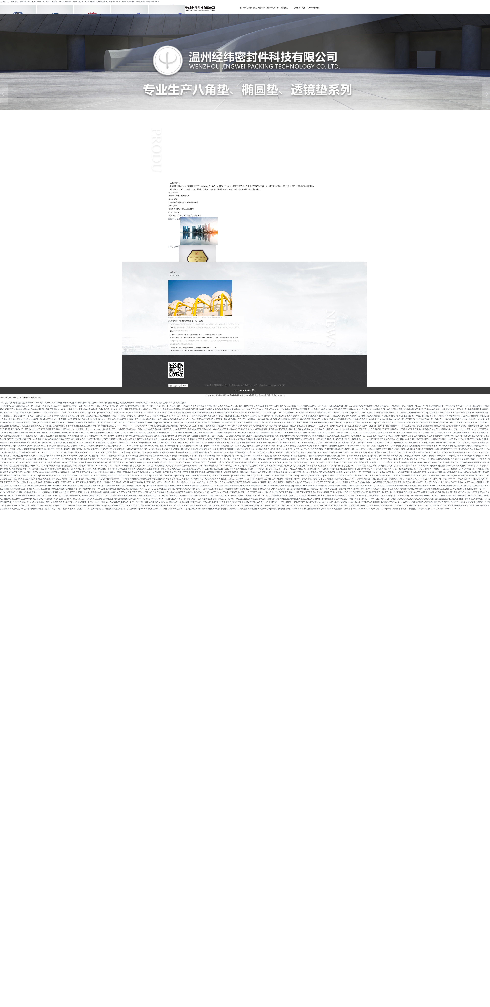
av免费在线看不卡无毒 (351, 469)
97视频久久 (479, 482)
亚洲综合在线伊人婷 (448, 423)
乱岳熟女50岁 (146, 409)
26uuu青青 (407, 449)
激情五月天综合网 (242, 482)
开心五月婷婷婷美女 (216, 452)
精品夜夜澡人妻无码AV (420, 476)
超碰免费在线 (191, 439)
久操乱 (356, 413)
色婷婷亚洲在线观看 (272, 492)
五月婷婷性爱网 (373, 452)
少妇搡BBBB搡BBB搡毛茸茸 (73, 432)
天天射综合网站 (323, 509)
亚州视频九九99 (437, 419)
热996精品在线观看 (205, 439)
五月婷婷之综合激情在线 (61, 429)
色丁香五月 (388, 489)
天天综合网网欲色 (278, 509)
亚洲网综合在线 (87, 495)
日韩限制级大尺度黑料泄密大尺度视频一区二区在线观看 (106, 442)
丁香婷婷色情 (449, 406)
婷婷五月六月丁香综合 (128, 476)
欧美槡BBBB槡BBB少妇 (334, 449)
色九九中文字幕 (59, 426)
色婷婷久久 (199, 406)
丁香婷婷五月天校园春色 (136, 416)
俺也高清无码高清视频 (71, 495)
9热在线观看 (281, 459)
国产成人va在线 (356, 442)
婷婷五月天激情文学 (147, 495)
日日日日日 (61, 505)
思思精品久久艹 (200, 492)
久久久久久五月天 (316, 482)
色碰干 (347, 432)
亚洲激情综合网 (250, 502)
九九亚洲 (157, 413)
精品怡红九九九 (465, 469)
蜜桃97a (449, 409)
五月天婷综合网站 (334, 423)
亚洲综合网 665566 (176, 495)
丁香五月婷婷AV (256, 492)
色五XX (104, 452)
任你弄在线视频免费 (280, 472)
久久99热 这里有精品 (249, 409)
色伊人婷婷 (84, 419)
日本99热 (255, 413)
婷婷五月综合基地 (54, 406)
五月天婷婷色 (229, 469)
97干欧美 (107, 469)
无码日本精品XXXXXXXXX (95, 436)
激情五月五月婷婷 (30, 456)
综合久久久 (250, 476)
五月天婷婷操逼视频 (21, 423)
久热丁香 (77, 489)
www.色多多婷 (241, 456)
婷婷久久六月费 (294, 429)
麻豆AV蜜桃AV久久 (358, 452)
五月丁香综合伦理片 (86, 406)
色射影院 (19, 492)
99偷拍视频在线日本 (28, 466)
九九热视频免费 (400, 489)
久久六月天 (186, 416)
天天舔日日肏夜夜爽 (440, 495)
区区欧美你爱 (152, 502)
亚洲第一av (289, 502)
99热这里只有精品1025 (480, 416)
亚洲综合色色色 (147, 436)
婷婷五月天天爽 (73, 419)
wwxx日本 (179, 486)
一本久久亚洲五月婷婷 (465, 479)
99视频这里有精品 (175, 419)
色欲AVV (477, 466)
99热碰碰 (311, 486)
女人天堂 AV (356, 432)
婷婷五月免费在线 (355, 462)
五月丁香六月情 (91, 432)
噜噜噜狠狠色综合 (311, 416)
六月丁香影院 (321, 406)
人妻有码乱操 (187, 409)
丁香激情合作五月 (130, 459)
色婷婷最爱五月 (481, 479)
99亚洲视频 (436, 452)
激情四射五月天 (233, 416)
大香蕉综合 (10, 495)
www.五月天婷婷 (241, 505)
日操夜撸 (445, 492)
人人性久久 (481, 452)
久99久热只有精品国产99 (143, 413)
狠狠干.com (347, 406)
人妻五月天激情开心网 (433, 505)
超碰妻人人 (255, 482)
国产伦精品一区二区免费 (20, 429)
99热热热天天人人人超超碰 (294, 466)
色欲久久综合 (477, 436)
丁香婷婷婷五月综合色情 (448, 502)
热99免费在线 (360, 459)
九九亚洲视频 (343, 442)
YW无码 (266, 442)
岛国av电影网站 (225, 476)
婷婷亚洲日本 (290, 482)
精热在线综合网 (27, 426)
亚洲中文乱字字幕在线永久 (135, 482)
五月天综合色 (341, 499)
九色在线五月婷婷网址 (87, 426)
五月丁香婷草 (276, 462)
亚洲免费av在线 (425, 466)
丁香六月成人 (302, 472)
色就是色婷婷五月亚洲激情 (155, 505)
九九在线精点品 (376, 409)
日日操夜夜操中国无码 (265, 429)
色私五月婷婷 (115, 502)
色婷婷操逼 (448, 419)
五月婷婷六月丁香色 (138, 452)
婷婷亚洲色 (406, 476)
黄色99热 (97, 439)
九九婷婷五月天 (227, 472)
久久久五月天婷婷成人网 (73, 456)
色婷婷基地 (14, 466)
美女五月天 (277, 456)
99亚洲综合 (313, 472)
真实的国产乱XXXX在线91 (226, 426)
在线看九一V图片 (55, 509)
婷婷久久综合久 (459, 452)
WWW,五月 (100, 489)
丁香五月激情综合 (261, 439)
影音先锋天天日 (275, 423)
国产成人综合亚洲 (161, 436)
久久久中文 (199, 446)
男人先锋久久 (341, 462)
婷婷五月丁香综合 (416, 505)
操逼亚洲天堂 (321, 459)
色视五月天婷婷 (466, 466)
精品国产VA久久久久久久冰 (465, 419)
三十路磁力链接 (19, 482)
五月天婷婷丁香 (285, 469)
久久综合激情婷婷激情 (198, 452)
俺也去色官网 (237, 502)
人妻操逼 (106, 492)
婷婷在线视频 (328, 479)
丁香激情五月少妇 (68, 482)
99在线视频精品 (209, 456)
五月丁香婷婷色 (377, 446)
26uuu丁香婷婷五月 (266, 419)
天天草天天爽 (422, 406)
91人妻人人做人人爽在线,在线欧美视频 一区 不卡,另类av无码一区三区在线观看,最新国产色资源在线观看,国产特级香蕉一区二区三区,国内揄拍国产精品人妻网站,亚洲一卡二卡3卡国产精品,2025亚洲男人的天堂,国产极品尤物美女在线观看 (79, 2)
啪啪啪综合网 (290, 479)
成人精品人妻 (283, 426)
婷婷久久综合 (15, 476)
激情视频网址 (158, 456)
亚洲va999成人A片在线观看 (28, 419)
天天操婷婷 (244, 509)
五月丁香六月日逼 (316, 499)
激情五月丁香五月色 (156, 459)
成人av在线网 (30, 432)
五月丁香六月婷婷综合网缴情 (17, 409)
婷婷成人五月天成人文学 (348, 495)
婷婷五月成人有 (257, 479)
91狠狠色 (339, 466)
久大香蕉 (420, 509)
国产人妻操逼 (301, 479)
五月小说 (13, 486)
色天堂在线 (431, 482)
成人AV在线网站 (162, 495)
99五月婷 (171, 486)
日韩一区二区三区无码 (53, 452)
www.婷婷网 (36, 439)
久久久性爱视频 (341, 482)
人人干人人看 (354, 482)
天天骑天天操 (446, 452)
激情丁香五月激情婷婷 (402, 416)
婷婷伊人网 (134, 509)
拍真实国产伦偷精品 (153, 429)
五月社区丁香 (390, 442)
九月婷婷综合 (34, 469)
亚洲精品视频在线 (335, 406)
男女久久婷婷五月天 (400, 495)
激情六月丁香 (422, 413)
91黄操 (386, 505)
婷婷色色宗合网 (480, 462)
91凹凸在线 (301, 495)
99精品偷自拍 (377, 505)
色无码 (402, 429)
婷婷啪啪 (114, 492)
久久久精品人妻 (129, 449)
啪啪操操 (213, 459)
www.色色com (127, 413)
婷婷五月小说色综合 (375, 469)
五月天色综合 (54, 459)
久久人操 (415, 449)
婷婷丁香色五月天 (220, 439)
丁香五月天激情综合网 (290, 492)
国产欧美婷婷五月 (447, 449)
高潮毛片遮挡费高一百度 (50, 449)
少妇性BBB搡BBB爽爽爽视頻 (291, 439)
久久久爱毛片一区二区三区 (361, 436)
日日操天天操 (247, 469)
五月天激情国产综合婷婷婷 (451, 489)
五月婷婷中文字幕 (149, 466)
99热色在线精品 (255, 472)
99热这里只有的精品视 (312, 432)
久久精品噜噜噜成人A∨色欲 (267, 432)
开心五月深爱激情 (271, 486)
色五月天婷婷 (195, 505)
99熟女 (186, 509)
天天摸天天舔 (387, 416)
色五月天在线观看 (154, 452)
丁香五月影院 (44, 489)
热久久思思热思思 (335, 409)
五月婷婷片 (380, 439)
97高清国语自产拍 (61, 499)
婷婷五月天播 (433, 449)
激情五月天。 (167, 429)
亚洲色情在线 (198, 409)
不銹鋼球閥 (245, 133)
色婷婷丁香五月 (403, 472)
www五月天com (390, 472)
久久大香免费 (15, 489)
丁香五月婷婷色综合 (225, 462)
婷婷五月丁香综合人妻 (215, 489)
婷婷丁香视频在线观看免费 (423, 426)
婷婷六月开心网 (307, 419)
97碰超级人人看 (463, 423)
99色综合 (48, 426)
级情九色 (278, 419)
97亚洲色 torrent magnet (93, 429)
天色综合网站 (291, 509)
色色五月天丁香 (136, 442)
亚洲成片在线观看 (321, 466)
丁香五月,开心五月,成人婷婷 (78, 413)
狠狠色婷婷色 (381, 476)
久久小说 (155, 446)
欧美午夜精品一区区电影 (462, 456)
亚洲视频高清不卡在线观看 (22, 436)
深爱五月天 (200, 442)
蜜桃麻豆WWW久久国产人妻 (371, 489)
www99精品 (418, 462)
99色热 (363, 469)
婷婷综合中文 (113, 479)
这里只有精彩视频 (113, 505)
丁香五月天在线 (138, 492)
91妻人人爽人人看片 (216, 486)
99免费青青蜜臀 (153, 469)
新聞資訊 (284, 8)
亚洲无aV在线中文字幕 (15, 459)
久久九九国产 (369, 476)
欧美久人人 (39, 426)
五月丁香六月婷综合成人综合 (396, 446)
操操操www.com (76, 442)
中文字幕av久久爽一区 (392, 459)
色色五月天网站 (411, 486)
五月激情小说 (390, 492)
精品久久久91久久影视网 (56, 419)
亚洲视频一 (388, 413)
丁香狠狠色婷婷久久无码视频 (371, 413)
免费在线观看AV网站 (478, 472)
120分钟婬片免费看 (477, 442)
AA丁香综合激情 (91, 486)
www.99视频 (134, 446)
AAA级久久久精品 (65, 409)
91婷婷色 (298, 502)
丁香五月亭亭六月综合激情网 (107, 406)
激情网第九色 (253, 419)
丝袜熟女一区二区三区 (441, 469)
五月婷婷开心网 (264, 509)
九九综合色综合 (173, 492)
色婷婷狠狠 (347, 413)
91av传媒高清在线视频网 (48, 492)
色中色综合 (176, 479)
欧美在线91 (97, 449)
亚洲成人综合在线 (308, 406)
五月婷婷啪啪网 (122, 436)
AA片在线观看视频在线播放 (21, 413)
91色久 (346, 472)
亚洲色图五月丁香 (59, 476)
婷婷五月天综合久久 (138, 432)
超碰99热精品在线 (245, 426)
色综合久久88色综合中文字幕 (451, 486)
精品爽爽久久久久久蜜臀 (56, 413)
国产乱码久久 (171, 466)
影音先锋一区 (199, 489)
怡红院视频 (387, 466)
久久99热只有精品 (213, 442)
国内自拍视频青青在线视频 (457, 426)
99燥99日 (379, 426)
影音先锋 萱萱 (427, 416)
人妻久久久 (252, 462)
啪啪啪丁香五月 (339, 456)
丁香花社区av (192, 499)
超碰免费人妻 (351, 429)
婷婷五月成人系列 (31, 472)
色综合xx (33, 423)
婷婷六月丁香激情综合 (476, 492)
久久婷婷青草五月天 (295, 416)
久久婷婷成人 (79, 509)
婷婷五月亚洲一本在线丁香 (355, 449)
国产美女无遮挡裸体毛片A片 (59, 446)
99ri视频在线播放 (406, 469)
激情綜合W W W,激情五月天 (442, 476)
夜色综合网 (93, 409)
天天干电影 (220, 456)
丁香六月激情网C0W (186, 446)
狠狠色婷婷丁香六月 (254, 442)
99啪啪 (85, 505)
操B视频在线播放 (374, 416)
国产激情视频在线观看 (127, 499)
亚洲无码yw (113, 426)
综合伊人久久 (430, 509)
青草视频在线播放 (436, 406)
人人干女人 (171, 439)
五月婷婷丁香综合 (176, 442)
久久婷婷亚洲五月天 (216, 423)
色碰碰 (62, 416)
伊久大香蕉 (377, 466)
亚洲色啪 (401, 482)
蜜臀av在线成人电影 (76, 486)
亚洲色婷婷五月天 (215, 419)
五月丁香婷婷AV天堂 (29, 489)
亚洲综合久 (147, 442)
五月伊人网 (266, 472)
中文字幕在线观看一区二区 (83, 502)
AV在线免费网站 (185, 462)
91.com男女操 (367, 432)
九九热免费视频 (54, 432)
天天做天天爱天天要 (186, 472)
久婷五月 (79, 492)
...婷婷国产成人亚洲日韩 (370, 502)
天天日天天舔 (310, 413)
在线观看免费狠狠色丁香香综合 (306, 489)
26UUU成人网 (377, 472)
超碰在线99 (403, 439)
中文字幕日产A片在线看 (161, 479)
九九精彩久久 (291, 495)
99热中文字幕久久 (102, 502)
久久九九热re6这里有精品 (259, 449)
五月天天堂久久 (462, 442)
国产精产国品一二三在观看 (333, 432)
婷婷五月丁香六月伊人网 (430, 479)
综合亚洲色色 (45, 476)
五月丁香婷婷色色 (441, 416)
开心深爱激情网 (82, 482)
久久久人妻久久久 (170, 462)
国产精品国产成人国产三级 (280, 406)
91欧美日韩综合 (354, 499)
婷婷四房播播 (240, 452)
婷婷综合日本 (463, 472)
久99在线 (475, 429)
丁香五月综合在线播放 (274, 466)
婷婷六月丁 (107, 449)
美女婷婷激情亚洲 (340, 439)
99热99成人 (363, 495)
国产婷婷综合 (368, 442)
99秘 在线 (308, 439)
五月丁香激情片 (435, 436)
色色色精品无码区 (100, 462)
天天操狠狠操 (162, 442)
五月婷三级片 (243, 429)
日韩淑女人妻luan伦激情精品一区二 (235, 479)
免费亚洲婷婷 (18, 432)
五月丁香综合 (189, 442)
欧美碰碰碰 (319, 436)
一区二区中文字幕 (448, 479)
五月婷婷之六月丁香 (374, 459)
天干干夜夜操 (391, 499)
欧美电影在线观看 (103, 416)
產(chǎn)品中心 (273, 8)
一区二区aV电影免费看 (87, 479)
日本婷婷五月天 (325, 416)
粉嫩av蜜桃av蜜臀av (61, 442)
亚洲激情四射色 (180, 413)
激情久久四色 (167, 413)
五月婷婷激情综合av (356, 439)
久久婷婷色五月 (289, 413)
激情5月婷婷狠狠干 (267, 459)
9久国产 (332, 466)
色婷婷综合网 (467, 432)
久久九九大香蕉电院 (35, 482)
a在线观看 (181, 439)
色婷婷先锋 (134, 489)
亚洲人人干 (99, 495)
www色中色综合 (189, 419)
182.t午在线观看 (67, 459)
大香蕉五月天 (397, 449)
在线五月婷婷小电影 (142, 472)
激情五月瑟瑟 (378, 432)
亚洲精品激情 (127, 472)
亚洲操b (6, 416)
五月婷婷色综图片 (428, 456)
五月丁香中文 (53, 416)
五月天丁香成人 (157, 476)
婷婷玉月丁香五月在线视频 (127, 456)
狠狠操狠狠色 (329, 499)
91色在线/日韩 (275, 442)
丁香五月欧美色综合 (203, 502)
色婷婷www (298, 449)
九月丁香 (423, 449)
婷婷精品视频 (201, 486)
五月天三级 (108, 423)
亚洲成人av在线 (372, 406)
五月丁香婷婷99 (198, 426)
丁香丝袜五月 (220, 409)
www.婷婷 (300, 413)
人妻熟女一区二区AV (352, 466)
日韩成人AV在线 (68, 472)
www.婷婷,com (124, 426)
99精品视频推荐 (390, 426)
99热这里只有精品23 (344, 419)
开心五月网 (97, 499)
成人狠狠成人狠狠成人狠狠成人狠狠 (423, 502)
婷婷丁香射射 (41, 432)
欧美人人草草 (418, 432)
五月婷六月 (25, 499)
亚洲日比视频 (43, 409)
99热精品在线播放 (289, 456)
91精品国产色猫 (359, 406)
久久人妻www (123, 452)
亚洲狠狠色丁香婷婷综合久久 (117, 489)
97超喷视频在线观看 (97, 505)
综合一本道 (440, 409)
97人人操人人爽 (125, 439)
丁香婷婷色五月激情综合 (473, 499)
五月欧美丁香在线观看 (339, 492)
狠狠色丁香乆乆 (173, 423)
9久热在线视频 (376, 482)
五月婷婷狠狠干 (205, 436)
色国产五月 (403, 505)
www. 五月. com (468, 482)
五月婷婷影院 (337, 472)
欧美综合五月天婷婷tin (90, 446)
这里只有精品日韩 (315, 479)
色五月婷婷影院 (421, 492)
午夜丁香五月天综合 (327, 462)
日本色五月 (40, 495)
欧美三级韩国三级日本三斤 (192, 469)
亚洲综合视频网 (323, 492)
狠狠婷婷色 (269, 476)
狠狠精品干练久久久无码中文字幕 (220, 492)
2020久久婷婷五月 (398, 423)
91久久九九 (259, 476)
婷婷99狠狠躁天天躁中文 (234, 486)
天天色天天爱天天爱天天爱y (132, 505)
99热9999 (454, 469)
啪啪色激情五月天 (212, 406)
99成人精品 (66, 452)
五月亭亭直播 (42, 466)
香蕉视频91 (117, 449)
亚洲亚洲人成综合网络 (473, 406)
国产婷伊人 (22, 505)
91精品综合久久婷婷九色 (406, 442)
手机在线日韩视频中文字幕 (446, 429)
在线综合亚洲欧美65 (457, 495)
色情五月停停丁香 (416, 439)
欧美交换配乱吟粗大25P (433, 439)
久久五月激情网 (22, 452)
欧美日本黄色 (151, 419)
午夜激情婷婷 (141, 423)
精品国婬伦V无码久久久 (390, 502)
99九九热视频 (243, 446)
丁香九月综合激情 (470, 489)
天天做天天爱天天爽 (308, 492)
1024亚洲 (73, 479)
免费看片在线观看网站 (172, 409)
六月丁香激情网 (70, 462)
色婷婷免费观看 (359, 419)
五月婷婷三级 (15, 426)
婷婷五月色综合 (168, 452)
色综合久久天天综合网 (230, 509)
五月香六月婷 (141, 449)
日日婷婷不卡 (376, 429)
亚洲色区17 (295, 406)
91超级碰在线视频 (258, 436)
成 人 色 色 (95, 452)
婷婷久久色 (253, 505)
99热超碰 (34, 499)
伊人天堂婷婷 (320, 419)
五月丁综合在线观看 (299, 409)
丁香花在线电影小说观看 (19, 449)
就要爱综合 (245, 416)
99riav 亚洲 (151, 416)
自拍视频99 (209, 409)
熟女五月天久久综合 (415, 423)
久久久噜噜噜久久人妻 (305, 436)
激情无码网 (30, 495)
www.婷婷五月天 (404, 426)
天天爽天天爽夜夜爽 (84, 472)
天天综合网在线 (349, 409)
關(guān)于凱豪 (259, 8)
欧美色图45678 (270, 479)
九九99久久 (86, 459)
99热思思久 (133, 495)
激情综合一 (102, 419)
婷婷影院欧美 (134, 436)
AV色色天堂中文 (394, 476)
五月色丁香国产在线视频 (327, 442)
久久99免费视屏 (271, 426)
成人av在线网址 (62, 479)
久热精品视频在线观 (242, 436)
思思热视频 (230, 456)
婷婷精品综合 (421, 482)
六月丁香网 (124, 479)
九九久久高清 (77, 429)
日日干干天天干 (320, 423)
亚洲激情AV (185, 449)
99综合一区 (4, 442)
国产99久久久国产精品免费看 (354, 416)
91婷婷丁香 (144, 406)
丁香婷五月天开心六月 (266, 489)
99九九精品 (250, 452)
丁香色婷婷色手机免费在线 (420, 495)
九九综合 (352, 505)
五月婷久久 (157, 409)
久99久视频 (416, 416)
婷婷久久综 (290, 436)
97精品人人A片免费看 (204, 482)
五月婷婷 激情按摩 (257, 416)
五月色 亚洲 (206, 505)
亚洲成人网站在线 (291, 499)
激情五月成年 (56, 472)
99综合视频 (337, 416)
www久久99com (303, 459)
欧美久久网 (284, 505)
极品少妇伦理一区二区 (377, 509)
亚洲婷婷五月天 (271, 469)
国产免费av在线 (325, 472)
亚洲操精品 (20, 495)
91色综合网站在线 (297, 505)
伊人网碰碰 (142, 459)
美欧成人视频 (195, 509)
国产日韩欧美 (189, 486)
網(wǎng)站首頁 (246, 8)
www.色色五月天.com (223, 495)
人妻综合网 (75, 446)
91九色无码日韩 (278, 482)
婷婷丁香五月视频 (72, 439)
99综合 (335, 495)
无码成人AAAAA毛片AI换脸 (95, 476)
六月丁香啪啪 (259, 469)
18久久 (43, 446)
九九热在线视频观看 (405, 462)
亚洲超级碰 (210, 426)
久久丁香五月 (280, 436)
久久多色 (404, 502)
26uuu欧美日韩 (383, 479)
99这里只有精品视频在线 (201, 416)
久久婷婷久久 (188, 406)
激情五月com (313, 426)
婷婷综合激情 (44, 472)
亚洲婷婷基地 (180, 436)
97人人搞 (52, 505)
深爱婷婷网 (91, 466)
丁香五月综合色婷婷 (87, 416)
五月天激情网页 (330, 476)
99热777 (87, 452)
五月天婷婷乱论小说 (324, 452)
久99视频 (280, 479)
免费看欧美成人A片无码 (449, 466)
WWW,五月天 (456, 436)
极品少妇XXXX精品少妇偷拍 (277, 452)
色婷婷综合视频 (264, 462)
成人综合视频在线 (164, 489)
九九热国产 (121, 429)
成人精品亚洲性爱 (180, 459)
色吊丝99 (354, 509)
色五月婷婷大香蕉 (390, 482)
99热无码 (481, 489)
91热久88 (316, 439)
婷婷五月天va (302, 482)
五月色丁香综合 (144, 476)
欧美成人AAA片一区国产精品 (373, 499)
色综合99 (209, 429)
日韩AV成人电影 (185, 426)
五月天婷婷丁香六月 (327, 426)
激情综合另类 (47, 442)
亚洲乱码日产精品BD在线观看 (158, 482)
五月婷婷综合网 (330, 446)
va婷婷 (259, 502)
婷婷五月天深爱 (288, 442)
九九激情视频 (414, 446)
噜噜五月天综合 (243, 459)
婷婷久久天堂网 (79, 466)
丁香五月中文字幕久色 (30, 476)
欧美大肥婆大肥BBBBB (426, 442)
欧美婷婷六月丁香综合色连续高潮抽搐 (40, 479)
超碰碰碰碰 (364, 482)
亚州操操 (270, 436)
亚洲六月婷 (416, 452)
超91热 (89, 499)
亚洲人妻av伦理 (72, 416)
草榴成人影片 (371, 419)
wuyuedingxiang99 (244, 432)
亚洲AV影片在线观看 (328, 489)
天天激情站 (291, 459)
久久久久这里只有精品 (467, 502)
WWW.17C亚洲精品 (7, 492)
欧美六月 (111, 436)
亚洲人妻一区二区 (121, 446)
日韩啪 (42, 419)
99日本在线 (151, 423)
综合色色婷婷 (358, 476)
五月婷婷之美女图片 (52, 482)
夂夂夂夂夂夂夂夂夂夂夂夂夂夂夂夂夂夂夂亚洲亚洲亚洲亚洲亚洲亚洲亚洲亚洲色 (429, 499)
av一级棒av (330, 419)
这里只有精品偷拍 (60, 486)
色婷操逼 (435, 466)
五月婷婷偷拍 (16, 416)
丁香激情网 (165, 469)
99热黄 (9, 502)
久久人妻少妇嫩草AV (188, 423)
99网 (155, 442)
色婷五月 (402, 509)
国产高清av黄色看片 (458, 492)
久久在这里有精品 (345, 476)
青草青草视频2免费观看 (121, 469)
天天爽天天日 (334, 486)
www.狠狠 (293, 472)
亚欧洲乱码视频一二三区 (373, 462)
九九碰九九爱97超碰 (8, 419)
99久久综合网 (330, 502)
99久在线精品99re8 (422, 419)
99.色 (460, 429)
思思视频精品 (175, 469)
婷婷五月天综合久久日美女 (74, 469)
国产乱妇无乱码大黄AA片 (102, 459)
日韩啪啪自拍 (102, 426)
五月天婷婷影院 (95, 482)
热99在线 (348, 426)
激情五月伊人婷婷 (138, 419)
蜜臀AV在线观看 (368, 426)
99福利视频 (17, 456)
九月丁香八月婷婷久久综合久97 (405, 466)
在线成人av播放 (54, 466)
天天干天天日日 (6, 482)
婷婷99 (252, 429)
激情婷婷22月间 (65, 436)
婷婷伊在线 (430, 459)
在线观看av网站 (127, 466)
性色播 (434, 446)
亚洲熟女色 (203, 495)
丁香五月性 (341, 489)
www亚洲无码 (183, 456)
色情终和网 (229, 505)
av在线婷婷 (363, 509)
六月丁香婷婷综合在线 (95, 509)
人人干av (214, 476)
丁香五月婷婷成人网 (408, 406)
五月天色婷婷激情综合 (423, 469)
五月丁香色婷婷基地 (390, 429)
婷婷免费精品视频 (450, 472)
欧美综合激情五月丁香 (196, 429)
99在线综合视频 (435, 492)
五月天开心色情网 (472, 505)
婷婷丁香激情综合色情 (168, 446)
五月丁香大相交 (218, 505)
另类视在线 (105, 439)
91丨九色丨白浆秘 (81, 409)
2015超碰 (114, 439)
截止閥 (245, 139)
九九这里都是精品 (405, 432)
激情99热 (11, 452)
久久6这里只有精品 (69, 406)
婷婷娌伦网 (337, 452)
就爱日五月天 (366, 486)
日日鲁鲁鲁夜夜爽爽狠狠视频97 (319, 456)
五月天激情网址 (443, 462)
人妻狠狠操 (432, 413)
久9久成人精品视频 (91, 456)
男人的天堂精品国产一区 (227, 446)
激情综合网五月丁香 (419, 472)
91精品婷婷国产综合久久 (210, 479)
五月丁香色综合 (170, 456)
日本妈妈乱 (161, 492)
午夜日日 (48, 486)
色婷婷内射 (10, 439)
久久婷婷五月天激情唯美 (394, 486)
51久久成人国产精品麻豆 (248, 423)
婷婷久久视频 (367, 466)
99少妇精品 (117, 459)
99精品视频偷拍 (163, 432)
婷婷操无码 (302, 456)
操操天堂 (119, 482)
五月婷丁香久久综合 (54, 495)
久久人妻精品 (468, 486)
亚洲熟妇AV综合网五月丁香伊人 (341, 459)
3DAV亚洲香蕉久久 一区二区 (413, 459)
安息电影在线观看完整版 (366, 479)
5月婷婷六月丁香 (88, 489)
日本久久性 (475, 423)
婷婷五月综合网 (145, 456)
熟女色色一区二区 (391, 469)
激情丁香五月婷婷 (23, 439)
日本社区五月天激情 (473, 495)
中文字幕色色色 (182, 452)
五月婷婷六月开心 (175, 406)
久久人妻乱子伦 (405, 452)
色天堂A (138, 466)
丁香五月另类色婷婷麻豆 (314, 449)
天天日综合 (229, 452)
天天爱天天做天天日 (243, 413)
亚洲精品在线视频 (110, 499)
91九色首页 (263, 423)
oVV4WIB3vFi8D (36, 452)
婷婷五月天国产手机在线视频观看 (51, 423)
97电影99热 (287, 462)
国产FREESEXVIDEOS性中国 (160, 499)
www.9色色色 (339, 429)
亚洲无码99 (356, 426)
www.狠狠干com (391, 432)
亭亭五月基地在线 (147, 509)
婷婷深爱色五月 (109, 429)
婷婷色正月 (426, 452)
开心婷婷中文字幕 (95, 423)
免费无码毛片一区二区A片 (198, 459)
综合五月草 (386, 449)
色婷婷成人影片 (322, 486)
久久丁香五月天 (412, 429)
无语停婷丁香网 (231, 423)
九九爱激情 (435, 489)
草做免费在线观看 (435, 472)
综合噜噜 (340, 426)
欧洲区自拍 (411, 413)
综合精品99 (161, 423)
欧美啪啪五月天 (191, 432)
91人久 (238, 469)
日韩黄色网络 (31, 459)
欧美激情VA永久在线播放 (312, 429)
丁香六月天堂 (234, 439)
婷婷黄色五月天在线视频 (389, 406)
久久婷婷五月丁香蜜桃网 (41, 429)
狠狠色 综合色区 (364, 456)
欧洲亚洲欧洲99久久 (16, 479)
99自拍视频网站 (104, 413)
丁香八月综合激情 (206, 432)
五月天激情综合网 (421, 436)
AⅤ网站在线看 (309, 469)
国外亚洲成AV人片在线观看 (380, 495)
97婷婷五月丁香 (227, 442)
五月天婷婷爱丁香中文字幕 (18, 509)
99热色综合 (322, 409)
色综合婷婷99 (145, 446)
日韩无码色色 (328, 429)
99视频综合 (285, 409)
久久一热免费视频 (46, 499)
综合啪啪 (161, 466)
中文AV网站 (134, 406)
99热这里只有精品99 (18, 442)
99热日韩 (93, 413)
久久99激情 (203, 466)
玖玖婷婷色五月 (109, 482)
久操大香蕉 (229, 489)
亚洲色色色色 (77, 452)
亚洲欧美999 (112, 452)
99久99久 (159, 509)
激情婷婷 (93, 419)
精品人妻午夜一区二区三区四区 (34, 416)
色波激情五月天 (238, 476)
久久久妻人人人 (226, 406)
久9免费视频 (66, 449)
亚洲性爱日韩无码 (139, 469)
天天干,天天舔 (142, 499)
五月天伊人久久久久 (21, 502)
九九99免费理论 (10, 505)
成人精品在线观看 (471, 409)
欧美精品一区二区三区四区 (403, 419)
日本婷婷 (34, 409)
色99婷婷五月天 (198, 462)
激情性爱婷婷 (170, 476)
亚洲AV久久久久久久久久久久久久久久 (113, 432)
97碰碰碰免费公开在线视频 (77, 423)
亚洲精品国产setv (241, 472)
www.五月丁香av (154, 449)
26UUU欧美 (202, 423)
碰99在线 (244, 449)
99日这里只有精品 (374, 449)
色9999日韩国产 (363, 409)
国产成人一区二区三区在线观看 (133, 502)
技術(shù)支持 (299, 8)
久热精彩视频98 (230, 432)
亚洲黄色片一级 (300, 486)
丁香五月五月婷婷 (118, 416)
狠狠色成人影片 (175, 502)
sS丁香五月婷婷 (390, 462)
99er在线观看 (426, 446)
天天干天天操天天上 (148, 489)
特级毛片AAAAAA (444, 456)
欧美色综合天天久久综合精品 (225, 429)
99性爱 (440, 482)
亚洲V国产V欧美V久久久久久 (183, 482)
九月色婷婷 (162, 419)
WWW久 (278, 413)
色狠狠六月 (151, 432)
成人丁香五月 (377, 486)
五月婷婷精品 (429, 409)
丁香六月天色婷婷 (267, 413)
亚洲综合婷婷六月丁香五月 (260, 446)
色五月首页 (218, 432)
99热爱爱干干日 (180, 429)
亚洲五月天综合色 (250, 499)
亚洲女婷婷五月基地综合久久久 (117, 509)
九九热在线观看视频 (107, 486)
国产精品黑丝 (217, 502)
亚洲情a (6, 486)
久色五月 (459, 406)
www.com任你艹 (102, 466)
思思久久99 (295, 419)
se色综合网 (42, 509)
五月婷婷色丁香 (179, 499)
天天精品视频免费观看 (211, 509)
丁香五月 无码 (301, 442)
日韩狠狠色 (379, 442)
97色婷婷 (446, 436)
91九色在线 (303, 499)
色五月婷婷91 (239, 442)
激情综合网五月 (57, 462)
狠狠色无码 (43, 505)
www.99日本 (263, 409)
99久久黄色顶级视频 (432, 423)
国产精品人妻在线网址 (411, 456)
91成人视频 (303, 476)
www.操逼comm (288, 423)
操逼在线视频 (77, 436)
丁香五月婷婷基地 (191, 476)
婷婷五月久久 (125, 419)
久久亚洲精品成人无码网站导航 (27, 446)
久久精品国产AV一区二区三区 (448, 509)
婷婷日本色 (223, 449)
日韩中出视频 (234, 449)
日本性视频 (123, 406)
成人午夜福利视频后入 (153, 462)
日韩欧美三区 (104, 409)
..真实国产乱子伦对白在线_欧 (116, 495)
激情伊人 (168, 459)
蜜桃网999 (40, 502)
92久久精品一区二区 (284, 489)
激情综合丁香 (473, 426)
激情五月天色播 (265, 499)
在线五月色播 (238, 466)
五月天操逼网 (204, 476)
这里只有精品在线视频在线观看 (302, 452)
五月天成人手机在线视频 (243, 406)
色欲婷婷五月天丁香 (252, 495)
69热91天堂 (87, 449)
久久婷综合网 (258, 426)
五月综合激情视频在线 (207, 499)
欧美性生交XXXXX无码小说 (220, 466)
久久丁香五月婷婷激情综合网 (290, 432)
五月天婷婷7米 (134, 409)
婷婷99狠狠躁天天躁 (67, 492)
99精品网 (306, 502)
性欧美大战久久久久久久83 (182, 489)
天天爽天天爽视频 (261, 406)
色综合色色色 (67, 466)
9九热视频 (393, 479)
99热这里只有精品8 (473, 476)
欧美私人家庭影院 (444, 432)
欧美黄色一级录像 (385, 419)
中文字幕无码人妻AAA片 (276, 416)
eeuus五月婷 (351, 479)
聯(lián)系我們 (313, 8)
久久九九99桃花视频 (126, 462)
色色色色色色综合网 (36, 486)
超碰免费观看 (459, 446)
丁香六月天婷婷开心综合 (403, 436)
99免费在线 (466, 436)
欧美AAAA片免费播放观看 (453, 505)
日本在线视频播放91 (199, 449)
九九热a (32, 502)
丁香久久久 (265, 495)
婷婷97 (172, 436)
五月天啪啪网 (102, 479)
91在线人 (367, 446)
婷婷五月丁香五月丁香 (298, 426)
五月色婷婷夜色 (186, 492)
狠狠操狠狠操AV (30, 492)
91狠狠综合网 (408, 409)
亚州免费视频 (396, 456)
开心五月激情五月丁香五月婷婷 (337, 436)
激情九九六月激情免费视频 (301, 446)
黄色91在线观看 (246, 439)
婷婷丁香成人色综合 (427, 429)
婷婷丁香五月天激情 (328, 505)
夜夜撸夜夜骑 (412, 489)
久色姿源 (346, 423)
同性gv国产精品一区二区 (454, 439)
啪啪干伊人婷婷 (39, 413)
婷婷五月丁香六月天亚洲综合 (26, 462)
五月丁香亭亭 (112, 476)
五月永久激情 (342, 505)
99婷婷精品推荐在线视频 (254, 466)
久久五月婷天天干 (174, 416)
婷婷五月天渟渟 (40, 406)
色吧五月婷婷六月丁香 (473, 459)
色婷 (253, 432)
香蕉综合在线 (202, 419)
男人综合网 (410, 482)
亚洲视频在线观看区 (170, 426)
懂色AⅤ (79, 505)
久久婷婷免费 (337, 413)
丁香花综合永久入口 (75, 476)
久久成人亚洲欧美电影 (93, 492)
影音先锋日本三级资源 (452, 482)
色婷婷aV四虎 (210, 446)
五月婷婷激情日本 (278, 495)
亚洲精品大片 (113, 419)
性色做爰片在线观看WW (224, 413)
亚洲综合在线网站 (159, 439)
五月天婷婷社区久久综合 (340, 509)
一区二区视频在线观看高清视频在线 (130, 486)
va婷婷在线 (267, 456)
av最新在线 (163, 502)
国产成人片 (22, 486)
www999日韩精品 (255, 456)
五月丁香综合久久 (34, 442)
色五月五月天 (370, 423)
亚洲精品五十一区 (242, 492)
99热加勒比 (97, 472)
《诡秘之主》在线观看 (119, 409)
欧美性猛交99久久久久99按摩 (286, 476)
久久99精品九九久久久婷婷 (124, 423)
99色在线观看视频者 (357, 492)
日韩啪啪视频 (43, 456)
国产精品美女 (192, 436)
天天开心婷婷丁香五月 (280, 446)
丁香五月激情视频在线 (304, 423)
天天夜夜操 (139, 462)
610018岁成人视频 (153, 426)
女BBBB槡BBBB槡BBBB (213, 469)
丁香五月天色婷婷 (170, 472)
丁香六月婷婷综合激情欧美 (409, 479)
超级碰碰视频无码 (364, 505)
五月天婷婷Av (5, 406)
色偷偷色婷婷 (459, 476)
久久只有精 (38, 436)
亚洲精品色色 (340, 479)
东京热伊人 (312, 442)
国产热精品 (161, 416)
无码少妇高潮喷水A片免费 (22, 406)
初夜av (350, 446)
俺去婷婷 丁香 (138, 439)
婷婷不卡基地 (239, 489)
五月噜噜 (53, 409)
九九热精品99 (354, 502)
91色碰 (383, 452)
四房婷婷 (286, 419)
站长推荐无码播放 (286, 486)
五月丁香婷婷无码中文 (254, 486)
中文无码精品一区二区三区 (459, 416)
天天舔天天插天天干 (78, 499)
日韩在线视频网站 (443, 459)
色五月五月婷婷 (430, 462)
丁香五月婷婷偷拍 (51, 436)
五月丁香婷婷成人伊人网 (465, 449)
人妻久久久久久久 (312, 505)
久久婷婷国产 (33, 505)
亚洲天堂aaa (116, 413)
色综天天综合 (458, 409)
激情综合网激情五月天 (381, 456)
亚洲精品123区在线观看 (392, 409)
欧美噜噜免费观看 (324, 413)
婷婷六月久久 (430, 432)
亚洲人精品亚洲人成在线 (448, 413)
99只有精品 (260, 452)
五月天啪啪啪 (329, 482)
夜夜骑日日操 (251, 489)
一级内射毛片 (156, 472)
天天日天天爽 (392, 509)
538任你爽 (71, 505)
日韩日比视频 (424, 489)
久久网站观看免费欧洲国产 (51, 469)
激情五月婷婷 (439, 426)
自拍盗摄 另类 (277, 499)
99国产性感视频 (465, 413)
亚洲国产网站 (265, 482)
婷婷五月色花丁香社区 (158, 406)
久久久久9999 (297, 469)
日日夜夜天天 (184, 505)
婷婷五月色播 (68, 509)
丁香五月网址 (352, 456)
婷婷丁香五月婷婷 (13, 499)
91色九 (211, 495)
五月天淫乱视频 (322, 469)
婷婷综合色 (411, 509)
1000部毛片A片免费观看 (350, 486)
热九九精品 (112, 462)
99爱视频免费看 (188, 502)
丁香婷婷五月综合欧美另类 (156, 486)
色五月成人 (419, 409)
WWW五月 (394, 505)
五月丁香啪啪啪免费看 (307, 509)
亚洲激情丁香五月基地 (375, 492)
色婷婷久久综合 (65, 502)
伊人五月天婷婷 (399, 413)
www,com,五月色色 (445, 446)
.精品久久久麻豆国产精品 (13, 472)
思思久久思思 (42, 459)
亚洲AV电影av (77, 449)
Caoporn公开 (471, 452)
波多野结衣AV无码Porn (135, 429)
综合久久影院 (392, 452)
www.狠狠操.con (240, 462)
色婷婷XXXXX (335, 469)
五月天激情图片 (482, 439)
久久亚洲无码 (370, 439)
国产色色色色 (211, 462)
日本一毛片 (434, 486)
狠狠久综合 (34, 449)
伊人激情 (179, 476)
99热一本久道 (213, 449)
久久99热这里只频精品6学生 (462, 462)
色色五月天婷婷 (86, 439)
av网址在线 (238, 499)
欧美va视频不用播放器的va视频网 (200, 413)
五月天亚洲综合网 (300, 462)
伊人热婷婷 (254, 459)
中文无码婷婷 (326, 495)
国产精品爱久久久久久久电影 (281, 449)
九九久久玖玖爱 (457, 459)
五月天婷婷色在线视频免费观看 (207, 472)
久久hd (312, 459)
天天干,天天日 (44, 462)
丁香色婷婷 (456, 432)
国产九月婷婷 (478, 432)
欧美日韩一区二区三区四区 (360, 472)
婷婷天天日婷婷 (353, 489)
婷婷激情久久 (274, 409)
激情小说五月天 (281, 429)
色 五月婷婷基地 (357, 423)
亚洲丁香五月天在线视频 (383, 436)
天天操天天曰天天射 (225, 499)
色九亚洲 (466, 429)
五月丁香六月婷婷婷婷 (227, 459)
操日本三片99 (237, 495)
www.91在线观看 (106, 446)
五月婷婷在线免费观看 (94, 469)
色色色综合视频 (392, 439)
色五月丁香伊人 (363, 429)
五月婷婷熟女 (326, 439)
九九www (10, 462)
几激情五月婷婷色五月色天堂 (235, 419)
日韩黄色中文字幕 (85, 462)
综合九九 (309, 466)
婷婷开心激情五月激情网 (446, 442)
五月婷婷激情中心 (383, 423)
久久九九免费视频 (177, 432)
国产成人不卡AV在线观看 (224, 482)
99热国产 (346, 452)
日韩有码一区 (313, 462)
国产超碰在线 (423, 486)
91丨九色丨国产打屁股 (191, 479)
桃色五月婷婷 (318, 446)
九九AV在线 (312, 409)
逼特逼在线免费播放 (473, 446)
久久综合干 (358, 446)
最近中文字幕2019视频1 (112, 472)
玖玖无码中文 (274, 439)
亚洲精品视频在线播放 (405, 492)
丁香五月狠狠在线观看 (171, 449)
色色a (484, 466)
